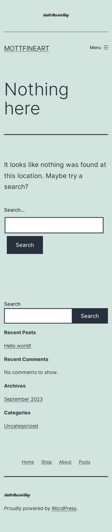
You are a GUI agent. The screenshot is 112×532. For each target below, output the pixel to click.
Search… (14, 210)
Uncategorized (21, 426)
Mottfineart (26, 48)
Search (12, 304)
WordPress (64, 508)
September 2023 (23, 399)
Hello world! (17, 346)
